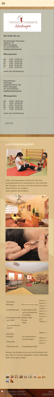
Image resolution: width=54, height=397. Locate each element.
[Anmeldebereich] (21, 376)
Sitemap (21, 391)
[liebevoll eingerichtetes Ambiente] (12, 381)
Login (50, 391)
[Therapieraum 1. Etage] (25, 376)
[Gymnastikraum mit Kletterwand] (7, 376)
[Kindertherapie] (34, 376)
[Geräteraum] (30, 376)
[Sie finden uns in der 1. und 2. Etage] (7, 381)
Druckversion (10, 391)
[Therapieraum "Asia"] (43, 376)
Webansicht (47, 394)
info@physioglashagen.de (12, 49)
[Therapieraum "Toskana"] (39, 376)
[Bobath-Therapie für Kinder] (12, 376)
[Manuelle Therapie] (16, 376)
